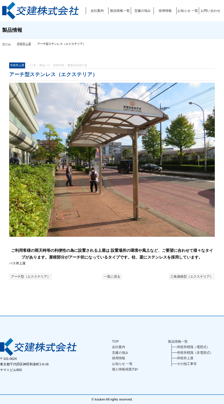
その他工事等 (187, 364)
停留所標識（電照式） (193, 347)
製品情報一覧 (120, 10)
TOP (115, 341)
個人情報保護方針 (125, 369)
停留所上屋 (17, 65)
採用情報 (165, 10)
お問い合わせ (210, 10)
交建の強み (142, 10)
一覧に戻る (112, 276)
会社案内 (97, 10)
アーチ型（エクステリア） (30, 276)
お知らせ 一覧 (187, 10)
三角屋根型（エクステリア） (191, 276)
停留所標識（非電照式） (195, 352)
